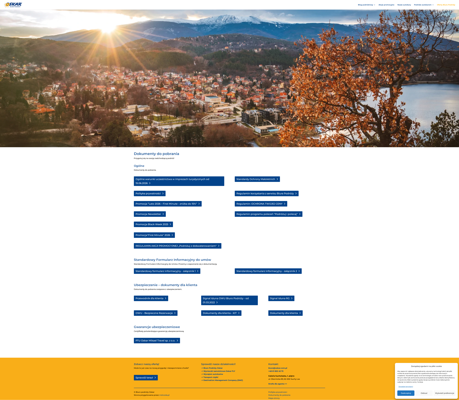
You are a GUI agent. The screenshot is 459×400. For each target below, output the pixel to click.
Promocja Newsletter (148, 214)
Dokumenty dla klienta (284, 313)
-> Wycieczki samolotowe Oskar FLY (218, 371)
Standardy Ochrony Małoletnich (255, 179)
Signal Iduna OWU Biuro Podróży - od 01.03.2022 (226, 300)
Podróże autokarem (423, 5)
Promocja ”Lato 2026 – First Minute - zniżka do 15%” (166, 203)
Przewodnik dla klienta (149, 298)
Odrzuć (424, 393)
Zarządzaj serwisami (406, 386)
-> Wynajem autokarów (212, 374)
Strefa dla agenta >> (277, 384)
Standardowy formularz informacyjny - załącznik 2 (266, 271)
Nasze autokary (404, 5)
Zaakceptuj (406, 393)
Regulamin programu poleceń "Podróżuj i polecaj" (267, 214)
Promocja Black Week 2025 (152, 224)
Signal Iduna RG (280, 298)
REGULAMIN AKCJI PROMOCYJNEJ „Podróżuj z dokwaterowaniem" (176, 245)
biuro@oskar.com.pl (277, 368)
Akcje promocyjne (386, 5)
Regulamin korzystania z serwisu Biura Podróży (265, 193)
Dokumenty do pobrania (279, 395)
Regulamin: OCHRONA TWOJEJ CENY (259, 203)
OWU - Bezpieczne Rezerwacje (154, 313)
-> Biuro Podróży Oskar (212, 368)
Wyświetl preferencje (444, 393)
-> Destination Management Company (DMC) (222, 380)
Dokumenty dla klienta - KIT (220, 313)
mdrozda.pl (164, 395)
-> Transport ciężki (209, 377)
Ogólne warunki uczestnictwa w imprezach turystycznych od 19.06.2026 (172, 181)
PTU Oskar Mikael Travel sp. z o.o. (155, 340)
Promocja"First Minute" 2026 (153, 235)
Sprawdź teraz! (144, 377)
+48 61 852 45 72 (275, 371)
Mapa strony (274, 398)
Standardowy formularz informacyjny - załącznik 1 (166, 271)
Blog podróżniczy (365, 5)
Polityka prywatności (148, 193)
